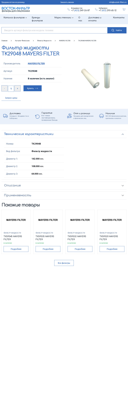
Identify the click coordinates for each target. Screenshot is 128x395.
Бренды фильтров (37, 19)
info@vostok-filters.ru (117, 2)
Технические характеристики (29, 134)
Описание (12, 185)
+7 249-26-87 (80, 10)
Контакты (118, 18)
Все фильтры (64, 263)
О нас (80, 19)
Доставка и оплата (94, 19)
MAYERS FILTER (36, 63)
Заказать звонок (67, 2)
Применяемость (17, 195)
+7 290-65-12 (107, 10)
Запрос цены (11, 98)
